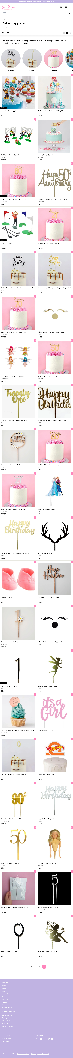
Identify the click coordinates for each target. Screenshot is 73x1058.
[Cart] (65, 7)
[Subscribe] (52, 1051)
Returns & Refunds (7, 1026)
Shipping (4, 1018)
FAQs (3, 996)
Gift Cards (5, 999)
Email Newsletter (7, 1007)
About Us (4, 991)
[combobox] (36, 13)
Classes (4, 1005)
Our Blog (4, 1002)
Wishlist (4, 988)
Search (4, 985)
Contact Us (5, 994)
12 (39, 967)
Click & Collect (6, 1020)
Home (3, 19)
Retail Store (5, 1023)
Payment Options (7, 1015)
